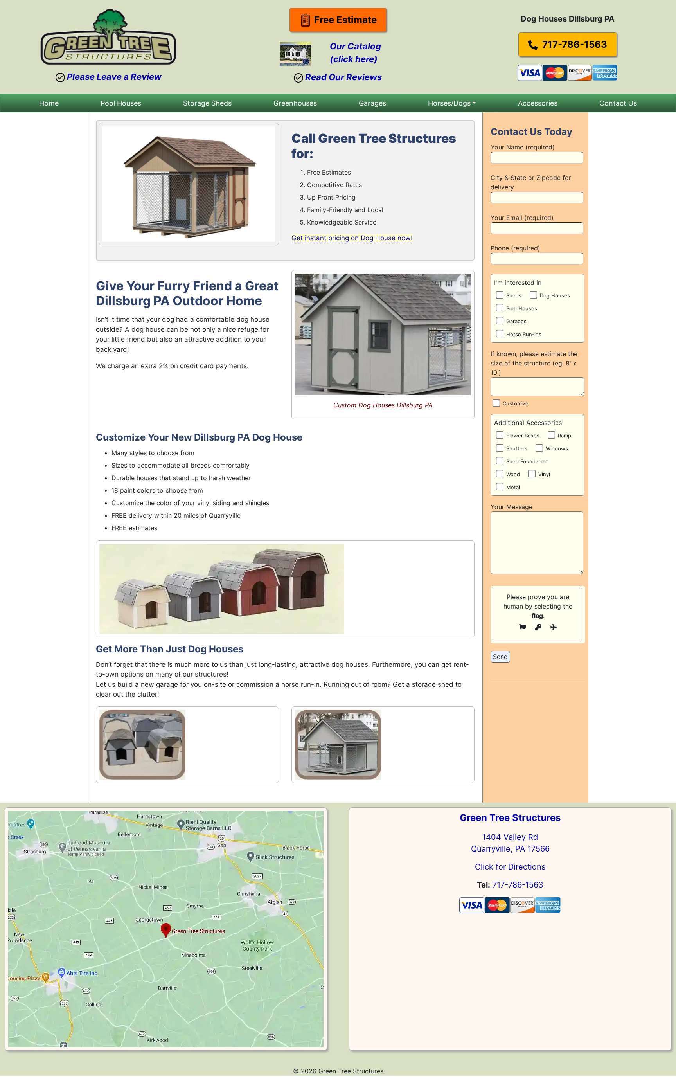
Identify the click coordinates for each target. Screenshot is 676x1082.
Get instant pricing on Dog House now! (352, 238)
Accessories (537, 103)
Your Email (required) (522, 217)
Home (49, 103)
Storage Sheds (207, 103)
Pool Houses (121, 103)
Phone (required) (515, 248)
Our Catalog (355, 46)
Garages (372, 103)
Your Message (511, 507)
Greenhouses (295, 103)
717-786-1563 (573, 44)
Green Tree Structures (510, 817)
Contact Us (618, 103)
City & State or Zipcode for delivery (531, 182)
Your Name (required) (523, 147)
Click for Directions (510, 866)
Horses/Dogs (449, 103)
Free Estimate (344, 19)
